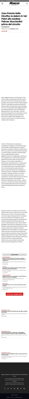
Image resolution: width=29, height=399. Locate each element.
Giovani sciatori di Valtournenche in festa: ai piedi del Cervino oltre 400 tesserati (13, 268)
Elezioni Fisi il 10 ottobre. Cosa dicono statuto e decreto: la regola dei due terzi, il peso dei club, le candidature (13, 259)
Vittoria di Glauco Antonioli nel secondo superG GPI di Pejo (14, 312)
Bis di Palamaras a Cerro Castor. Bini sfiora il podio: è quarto (14, 285)
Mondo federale (6, 257)
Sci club (4, 266)
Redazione (4, 31)
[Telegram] (18, 388)
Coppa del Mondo (6, 275)
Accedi (2, 0)
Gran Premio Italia (5, 26)
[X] (5, 247)
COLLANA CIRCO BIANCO (10, 0)
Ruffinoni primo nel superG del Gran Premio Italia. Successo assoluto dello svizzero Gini (13, 333)
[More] (15, 247)
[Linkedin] (11, 388)
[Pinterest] (9, 247)
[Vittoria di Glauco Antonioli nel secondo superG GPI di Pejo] (14, 302)
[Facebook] (2, 247)
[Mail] (14, 388)
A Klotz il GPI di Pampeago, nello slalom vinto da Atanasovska (14, 354)
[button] (2, 4)
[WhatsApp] (12, 247)
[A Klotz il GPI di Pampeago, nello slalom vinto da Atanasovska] (14, 345)
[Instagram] (8, 388)
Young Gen (4, 283)
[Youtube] (24, 388)
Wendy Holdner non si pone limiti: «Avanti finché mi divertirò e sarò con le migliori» (14, 277)
